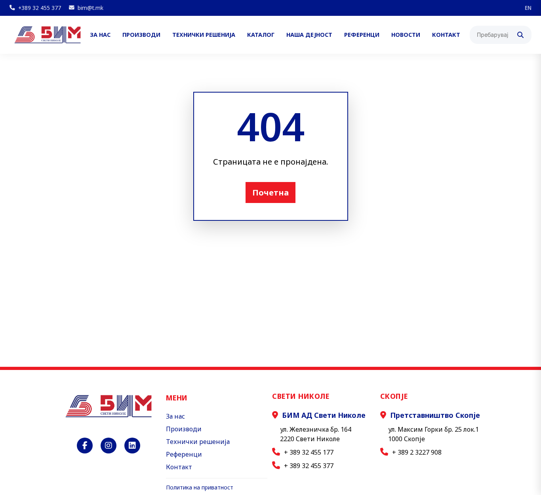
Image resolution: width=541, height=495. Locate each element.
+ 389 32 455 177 (308, 452)
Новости (405, 35)
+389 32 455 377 (39, 7)
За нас (100, 35)
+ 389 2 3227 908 (417, 452)
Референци (361, 35)
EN (528, 7)
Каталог (260, 35)
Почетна (270, 192)
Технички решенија (203, 35)
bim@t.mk (90, 7)
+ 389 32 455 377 (308, 465)
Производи (141, 35)
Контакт (446, 35)
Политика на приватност (199, 487)
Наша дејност (309, 35)
